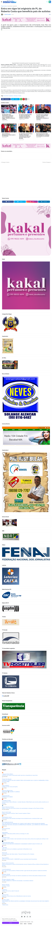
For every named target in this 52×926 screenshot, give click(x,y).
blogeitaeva (4, 889)
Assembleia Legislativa (12, 6)
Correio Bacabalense (6, 869)
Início (21, 923)
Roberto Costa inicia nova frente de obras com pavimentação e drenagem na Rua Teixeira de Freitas (23, 808)
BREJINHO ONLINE (6, 874)
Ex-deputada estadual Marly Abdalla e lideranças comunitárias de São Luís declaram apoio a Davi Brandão (25, 136)
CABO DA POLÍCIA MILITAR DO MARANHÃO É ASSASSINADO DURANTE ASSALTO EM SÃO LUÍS (22, 843)
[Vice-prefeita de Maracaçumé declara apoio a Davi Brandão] (9, 128)
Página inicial (3, 6)
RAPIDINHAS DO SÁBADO (7, 796)
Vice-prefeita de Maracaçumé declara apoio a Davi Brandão (9, 135)
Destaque (16, 95)
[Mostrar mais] (28, 99)
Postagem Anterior (5, 162)
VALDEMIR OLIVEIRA (6, 800)
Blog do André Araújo (6, 812)
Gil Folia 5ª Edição (6, 885)
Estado (19, 95)
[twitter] (25, 917)
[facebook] (22, 917)
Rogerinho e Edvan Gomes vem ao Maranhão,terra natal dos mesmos (16, 896)
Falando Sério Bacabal (6, 779)
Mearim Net (4, 852)
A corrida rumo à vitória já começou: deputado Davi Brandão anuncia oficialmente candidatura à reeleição (42, 117)
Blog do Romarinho (6, 828)
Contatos (30, 923)
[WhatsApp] (21, 99)
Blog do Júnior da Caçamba (8, 863)
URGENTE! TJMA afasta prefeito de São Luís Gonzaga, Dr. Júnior (15, 833)
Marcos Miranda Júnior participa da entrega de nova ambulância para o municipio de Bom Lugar (22, 818)
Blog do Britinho (5, 857)
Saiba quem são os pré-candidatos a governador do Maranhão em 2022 (17, 849)
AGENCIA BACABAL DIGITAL (8, 842)
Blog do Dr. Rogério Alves (7, 790)
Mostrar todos (5, 904)
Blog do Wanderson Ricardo (8, 807)
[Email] (26, 99)
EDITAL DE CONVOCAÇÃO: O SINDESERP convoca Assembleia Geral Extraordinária (19, 859)
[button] (1, 2)
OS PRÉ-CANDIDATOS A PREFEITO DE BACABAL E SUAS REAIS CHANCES (17, 880)
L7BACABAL (4, 847)
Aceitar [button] (10, 922)
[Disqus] (26, 179)
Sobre (25, 923)
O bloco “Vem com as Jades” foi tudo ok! (10, 890)
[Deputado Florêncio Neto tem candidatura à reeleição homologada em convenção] (43, 128)
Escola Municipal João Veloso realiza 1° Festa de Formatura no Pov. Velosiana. (18, 854)
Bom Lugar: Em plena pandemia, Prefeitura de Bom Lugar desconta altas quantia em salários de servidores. (24, 870)
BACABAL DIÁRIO (5, 899)
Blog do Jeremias (5, 884)
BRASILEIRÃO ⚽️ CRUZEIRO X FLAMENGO (11, 791)
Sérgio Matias (5, 832)
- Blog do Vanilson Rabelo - (8, 774)
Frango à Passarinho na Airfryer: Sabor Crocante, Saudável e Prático (16, 813)
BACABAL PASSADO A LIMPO (8, 879)
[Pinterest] (24, 99)
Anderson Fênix (5, 894)
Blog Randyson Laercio (7, 817)
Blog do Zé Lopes (5, 795)
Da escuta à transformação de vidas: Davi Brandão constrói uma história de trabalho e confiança (25, 116)
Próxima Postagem (46, 162)
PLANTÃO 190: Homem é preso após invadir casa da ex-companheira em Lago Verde (20, 775)
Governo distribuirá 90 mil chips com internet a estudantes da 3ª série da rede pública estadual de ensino (24, 875)
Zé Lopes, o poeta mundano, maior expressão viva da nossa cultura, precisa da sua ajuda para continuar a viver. (25, 838)
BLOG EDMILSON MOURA (7, 822)
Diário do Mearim (5, 785)
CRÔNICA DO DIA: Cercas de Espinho (10, 786)
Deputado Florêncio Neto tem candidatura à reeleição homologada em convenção (42, 135)
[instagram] (27, 917)
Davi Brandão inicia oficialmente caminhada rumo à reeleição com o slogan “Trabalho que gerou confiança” (8, 117)
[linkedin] (30, 917)
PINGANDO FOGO (6, 837)
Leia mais (15, 920)
